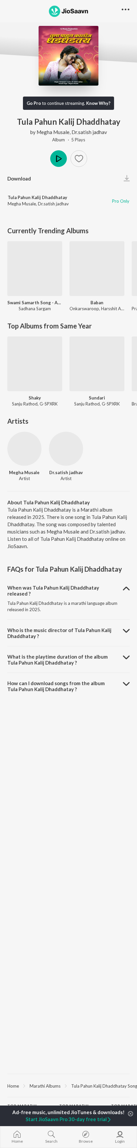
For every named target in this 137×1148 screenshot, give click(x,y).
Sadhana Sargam (35, 308)
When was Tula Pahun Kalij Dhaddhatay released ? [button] (53, 591)
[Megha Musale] (24, 449)
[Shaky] (34, 363)
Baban (96, 302)
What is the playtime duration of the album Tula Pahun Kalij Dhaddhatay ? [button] (57, 660)
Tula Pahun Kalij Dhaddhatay (37, 197)
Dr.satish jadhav (89, 132)
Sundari (97, 397)
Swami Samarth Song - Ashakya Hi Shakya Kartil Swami (34, 302)
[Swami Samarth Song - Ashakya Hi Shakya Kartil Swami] (34, 268)
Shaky (35, 397)
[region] (68, 1085)
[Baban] (96, 268)
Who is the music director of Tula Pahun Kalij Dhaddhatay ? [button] (59, 633)
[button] (78, 158)
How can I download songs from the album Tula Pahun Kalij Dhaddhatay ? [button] (56, 686)
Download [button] (19, 178)
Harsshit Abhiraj (116, 308)
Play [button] (58, 158)
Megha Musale (53, 132)
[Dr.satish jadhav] (66, 449)
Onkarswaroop (84, 308)
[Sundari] (96, 363)
